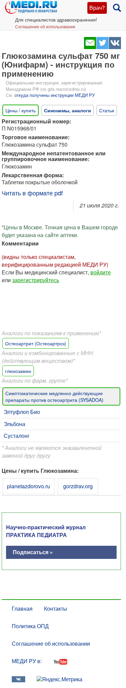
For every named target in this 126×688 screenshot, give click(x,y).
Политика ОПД (30, 626)
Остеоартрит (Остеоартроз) (35, 343)
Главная (22, 608)
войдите (100, 272)
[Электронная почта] (90, 47)
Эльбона (14, 424)
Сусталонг (17, 435)
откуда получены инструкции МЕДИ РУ (54, 95)
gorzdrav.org (78, 486)
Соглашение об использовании (45, 26)
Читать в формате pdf (32, 192)
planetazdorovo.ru (28, 486)
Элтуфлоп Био (22, 412)
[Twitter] (102, 47)
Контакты (55, 608)
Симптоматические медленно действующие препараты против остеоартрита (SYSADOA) (54, 396)
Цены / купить (20, 110)
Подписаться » (33, 552)
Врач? (97, 7)
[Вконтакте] (115, 47)
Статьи (106, 110)
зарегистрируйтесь (35, 280)
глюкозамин (18, 371)
